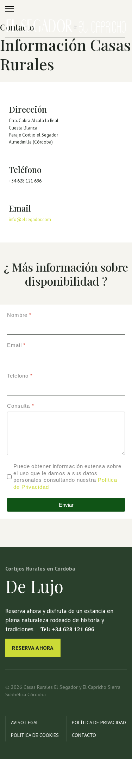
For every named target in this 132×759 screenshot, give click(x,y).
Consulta (20, 406)
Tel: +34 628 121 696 (66, 629)
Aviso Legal (25, 722)
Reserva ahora (33, 647)
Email (16, 345)
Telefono (20, 376)
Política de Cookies (35, 735)
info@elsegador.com (30, 219)
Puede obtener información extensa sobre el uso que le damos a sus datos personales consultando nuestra (67, 476)
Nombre (19, 315)
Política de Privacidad (99, 722)
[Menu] (9, 9)
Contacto (84, 735)
